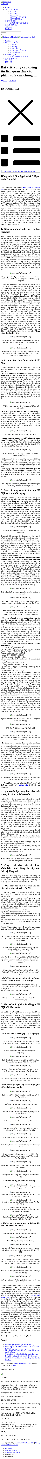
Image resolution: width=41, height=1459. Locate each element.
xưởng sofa (23, 785)
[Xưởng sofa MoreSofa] (9, 4)
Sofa (30, 1363)
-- (1, 184)
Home (5, 81)
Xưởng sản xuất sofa (21, 1363)
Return (13, 1365)
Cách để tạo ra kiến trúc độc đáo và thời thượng (21, 1354)
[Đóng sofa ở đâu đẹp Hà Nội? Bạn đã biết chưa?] (18, 171)
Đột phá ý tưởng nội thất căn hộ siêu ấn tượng (21, 1356)
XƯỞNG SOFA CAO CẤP (24, 1443)
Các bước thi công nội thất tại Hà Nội (18, 1344)
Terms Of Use (13, 1445)
